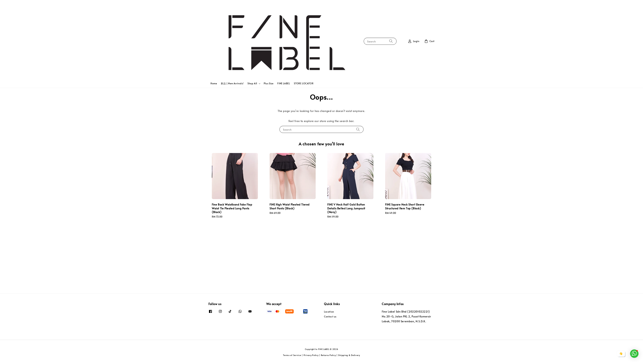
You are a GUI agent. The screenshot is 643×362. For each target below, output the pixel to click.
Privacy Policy (311, 355)
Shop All (252, 83)
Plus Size (268, 83)
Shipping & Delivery (349, 355)
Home (213, 83)
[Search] (391, 41)
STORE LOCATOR (303, 83)
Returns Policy (328, 355)
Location (329, 311)
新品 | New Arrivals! (232, 83)
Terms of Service (292, 355)
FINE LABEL (283, 83)
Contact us (330, 316)
